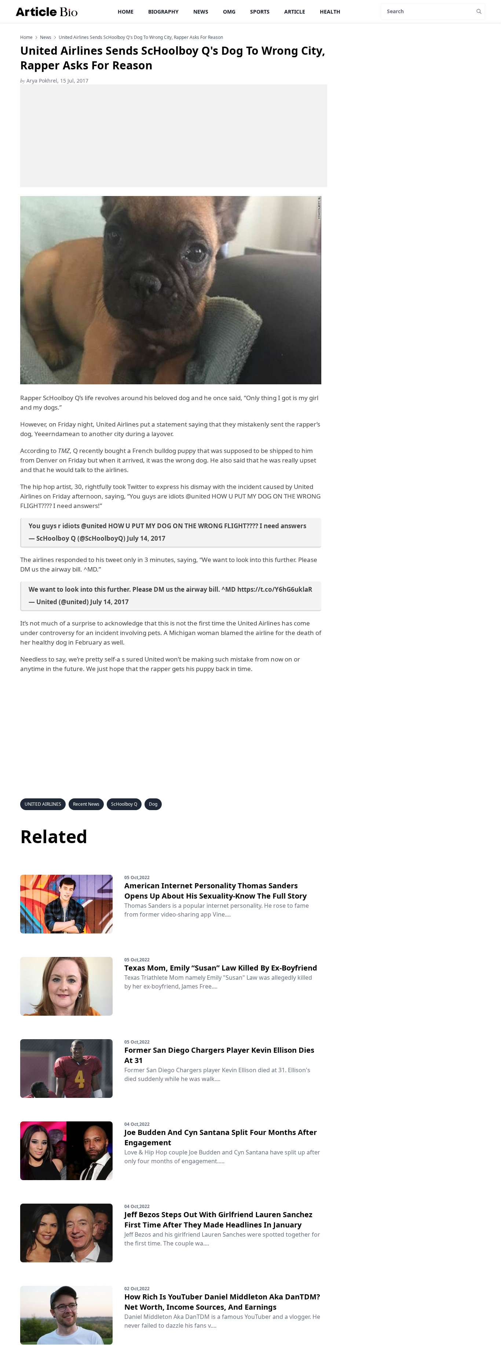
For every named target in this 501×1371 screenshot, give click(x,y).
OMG (229, 11)
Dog (153, 804)
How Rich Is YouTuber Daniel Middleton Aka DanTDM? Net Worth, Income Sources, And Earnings (222, 1302)
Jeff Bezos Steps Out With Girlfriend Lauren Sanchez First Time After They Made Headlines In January (218, 1219)
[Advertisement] (173, 135)
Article (294, 11)
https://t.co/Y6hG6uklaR (274, 589)
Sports (260, 11)
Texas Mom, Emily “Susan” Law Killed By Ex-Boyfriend (220, 968)
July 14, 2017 (146, 538)
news (45, 37)
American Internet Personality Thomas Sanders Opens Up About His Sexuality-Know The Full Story (215, 891)
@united (94, 526)
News (200, 11)
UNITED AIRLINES (43, 804)
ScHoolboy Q (124, 804)
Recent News (86, 804)
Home (126, 11)
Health (330, 11)
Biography (163, 11)
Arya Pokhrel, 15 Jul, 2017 (54, 80)
